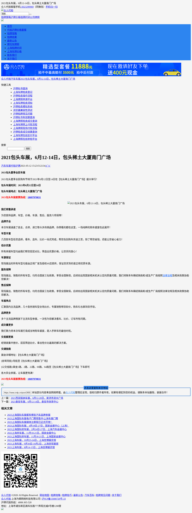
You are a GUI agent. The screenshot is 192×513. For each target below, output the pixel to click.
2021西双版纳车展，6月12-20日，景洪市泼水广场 (37, 398)
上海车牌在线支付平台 (25, 135)
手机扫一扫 (52, 7)
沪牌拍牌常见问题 (22, 113)
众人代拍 (6, 79)
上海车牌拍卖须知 (22, 103)
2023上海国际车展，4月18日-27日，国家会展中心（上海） (38, 425)
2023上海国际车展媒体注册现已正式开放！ (30, 422)
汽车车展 (15, 79)
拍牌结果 (12, 37)
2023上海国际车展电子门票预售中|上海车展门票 (32, 418)
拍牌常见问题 (103, 495)
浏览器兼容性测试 (22, 110)
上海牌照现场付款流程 (25, 128)
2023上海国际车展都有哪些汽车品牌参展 (28, 415)
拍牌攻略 (12, 33)
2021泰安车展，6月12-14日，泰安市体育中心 (34, 401)
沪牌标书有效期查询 (24, 117)
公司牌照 (35, 17)
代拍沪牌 (15, 165)
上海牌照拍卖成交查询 (25, 121)
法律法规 (167, 275)
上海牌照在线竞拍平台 (25, 139)
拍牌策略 (6, 17)
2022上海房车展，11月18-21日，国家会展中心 (31, 433)
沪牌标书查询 (20, 88)
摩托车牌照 (13, 44)
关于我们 (12, 58)
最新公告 (12, 40)
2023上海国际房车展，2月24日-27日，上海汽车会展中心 (37, 429)
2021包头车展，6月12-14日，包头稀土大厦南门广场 (47, 79)
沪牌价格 (15, 17)
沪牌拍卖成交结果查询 (25, 132)
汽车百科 (89, 495)
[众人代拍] (7, 10)
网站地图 (44, 495)
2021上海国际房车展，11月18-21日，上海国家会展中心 (36, 436)
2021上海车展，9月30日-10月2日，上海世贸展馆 (32, 443)
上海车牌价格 (14, 51)
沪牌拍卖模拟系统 (22, 106)
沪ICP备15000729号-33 (54, 499)
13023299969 (27, 7)
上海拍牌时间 (14, 48)
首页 (9, 26)
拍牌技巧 (67, 495)
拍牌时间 (25, 17)
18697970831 (34, 197)
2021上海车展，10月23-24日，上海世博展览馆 (31, 440)
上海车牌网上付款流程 (25, 124)
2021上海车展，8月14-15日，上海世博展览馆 (31, 447)
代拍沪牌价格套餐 (16, 30)
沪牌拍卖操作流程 (22, 95)
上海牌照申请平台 (22, 99)
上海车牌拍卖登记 (22, 92)
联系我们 (12, 55)
